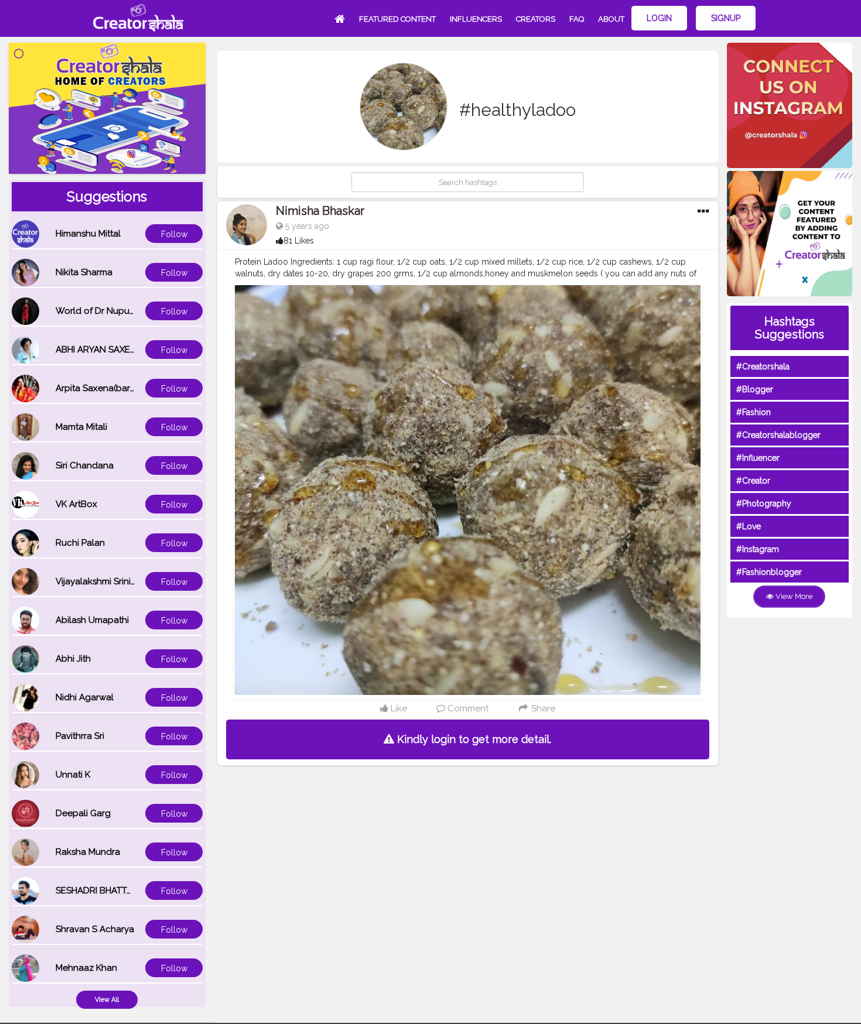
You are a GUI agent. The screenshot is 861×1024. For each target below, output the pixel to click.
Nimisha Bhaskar (320, 211)
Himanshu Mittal (88, 233)
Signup (725, 18)
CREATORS (535, 19)
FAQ (576, 19)
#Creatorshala (763, 366)
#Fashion (753, 412)
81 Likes (298, 240)
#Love (748, 526)
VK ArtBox (76, 504)
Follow (174, 234)
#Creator (753, 480)
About (611, 19)
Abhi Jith (73, 658)
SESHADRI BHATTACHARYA (111, 890)
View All (107, 1000)
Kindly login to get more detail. (472, 739)
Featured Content (397, 19)
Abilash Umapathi (92, 620)
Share (542, 708)
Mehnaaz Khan (86, 968)
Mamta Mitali (81, 427)
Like (397, 708)
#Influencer (758, 458)
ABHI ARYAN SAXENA (99, 349)
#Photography (763, 503)
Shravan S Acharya (95, 929)
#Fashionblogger (769, 572)
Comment (466, 708)
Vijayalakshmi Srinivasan (105, 581)
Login (659, 18)
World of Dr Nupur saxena (110, 311)
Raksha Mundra (88, 852)
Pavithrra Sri (80, 736)
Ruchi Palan (80, 542)
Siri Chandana (85, 465)
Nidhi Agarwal (85, 697)
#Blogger (754, 389)
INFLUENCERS (476, 19)
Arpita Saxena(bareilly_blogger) (122, 388)
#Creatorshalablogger (778, 435)
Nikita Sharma (84, 272)
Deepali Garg (83, 813)
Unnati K (73, 774)
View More (793, 596)
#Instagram (757, 549)
